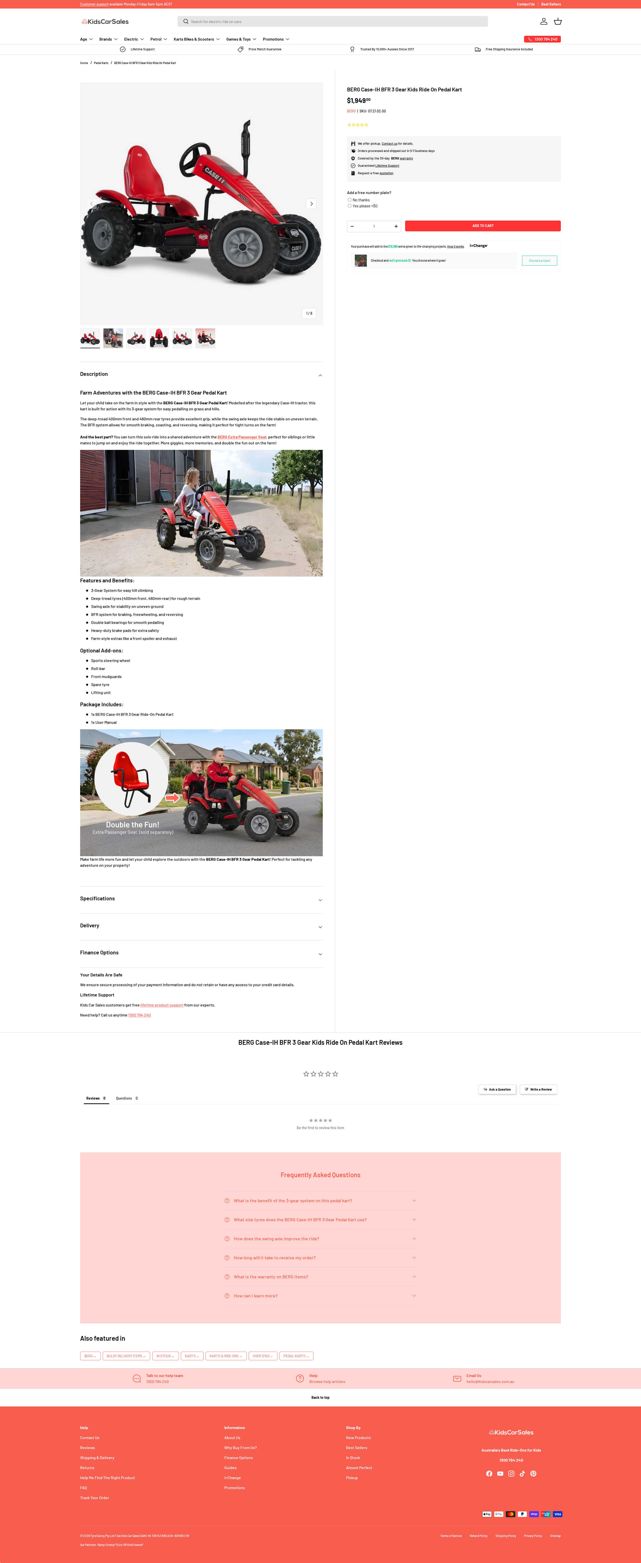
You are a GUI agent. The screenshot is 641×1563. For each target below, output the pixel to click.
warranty (406, 158)
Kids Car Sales (130, 1535)
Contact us (389, 143)
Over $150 (263, 1356)
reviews (105, 4)
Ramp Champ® (106, 1544)
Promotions (273, 39)
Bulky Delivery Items (126, 1356)
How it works (455, 246)
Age (83, 39)
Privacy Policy (533, 1535)
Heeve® (138, 1544)
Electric (131, 39)
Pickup (352, 1477)
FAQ (83, 1487)
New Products (358, 1437)
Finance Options (238, 1457)
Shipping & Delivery (97, 1457)
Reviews (87, 1447)
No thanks (361, 199)
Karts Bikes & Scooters (194, 39)
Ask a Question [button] (500, 1089)
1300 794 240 (139, 1014)
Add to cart (483, 226)
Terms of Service (451, 1535)
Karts (192, 1356)
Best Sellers (551, 4)
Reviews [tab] (93, 1098)
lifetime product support (162, 1004)
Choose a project (539, 260)
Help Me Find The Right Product (107, 1477)
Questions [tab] (124, 1098)
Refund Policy (479, 1535)
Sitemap (555, 1535)
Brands (105, 39)
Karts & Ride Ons (226, 1356)
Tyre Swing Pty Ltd (102, 1535)
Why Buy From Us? (240, 1447)
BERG (351, 111)
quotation (386, 173)
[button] (557, 21)
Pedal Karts (101, 63)
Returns (87, 1467)
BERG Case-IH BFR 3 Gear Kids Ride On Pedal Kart (145, 63)
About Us (232, 1437)
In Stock (165, 1356)
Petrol (156, 39)
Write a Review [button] (541, 1089)
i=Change (232, 1477)
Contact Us (526, 4)
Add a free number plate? (369, 192)
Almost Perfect (359, 1467)
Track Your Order (94, 1497)
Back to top (320, 1397)
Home (84, 63)
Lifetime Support (387, 165)
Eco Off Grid (124, 1544)
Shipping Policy (506, 1535)
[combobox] (333, 21)
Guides (230, 1467)
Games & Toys (238, 39)
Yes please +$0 (365, 205)
